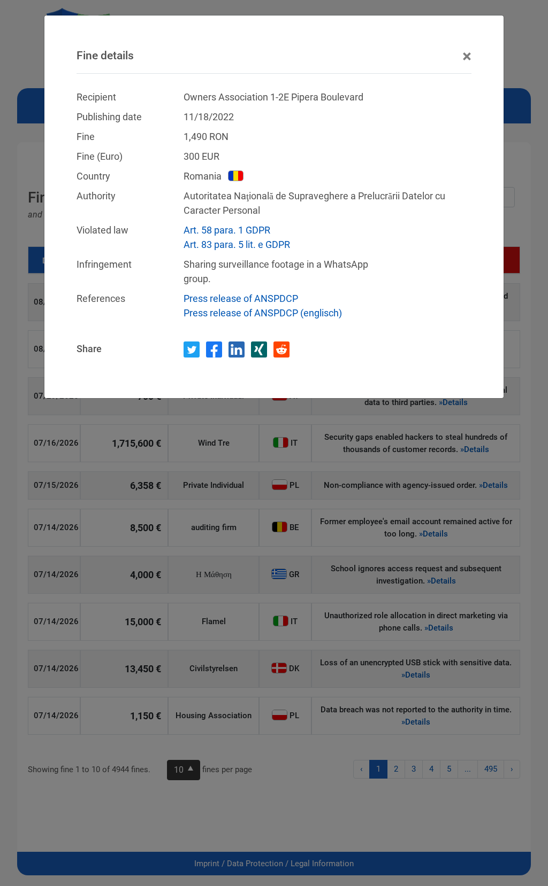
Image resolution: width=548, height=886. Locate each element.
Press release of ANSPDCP (241, 298)
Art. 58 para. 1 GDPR (227, 230)
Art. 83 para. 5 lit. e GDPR (237, 244)
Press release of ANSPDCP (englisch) (263, 312)
